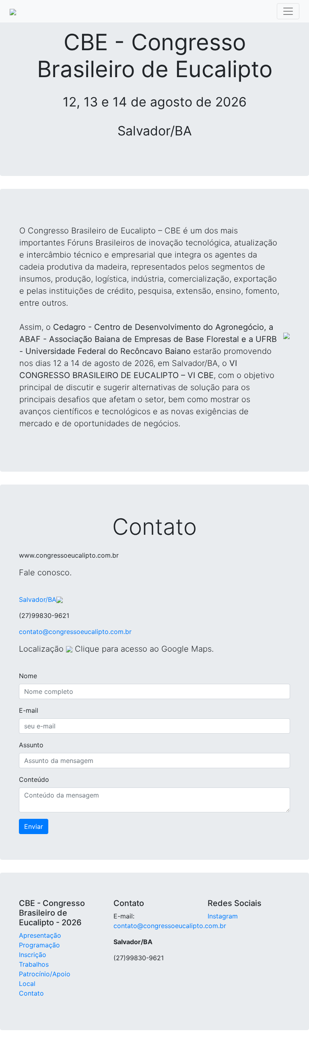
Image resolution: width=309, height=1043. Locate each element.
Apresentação (40, 935)
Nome (28, 676)
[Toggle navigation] (288, 11)
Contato (31, 993)
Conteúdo (34, 779)
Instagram (223, 916)
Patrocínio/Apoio (44, 974)
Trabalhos (34, 964)
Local (27, 984)
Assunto (31, 745)
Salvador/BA (37, 599)
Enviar (33, 826)
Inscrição (32, 955)
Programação (39, 945)
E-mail (28, 710)
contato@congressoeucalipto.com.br (75, 632)
